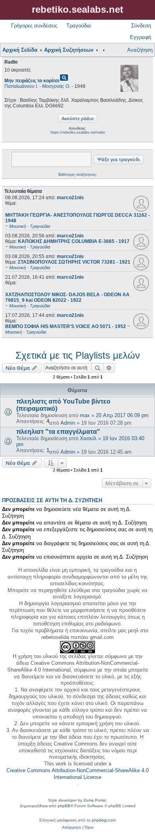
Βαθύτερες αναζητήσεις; (77, 175)
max (85, 415)
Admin (67, 423)
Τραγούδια (78, 26)
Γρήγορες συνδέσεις (34, 26)
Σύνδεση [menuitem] (141, 26)
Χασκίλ (88, 438)
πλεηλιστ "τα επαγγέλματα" (58, 431)
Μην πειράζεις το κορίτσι (31, 81)
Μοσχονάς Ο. (56, 86)
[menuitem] (71, 827)
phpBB (64, 806)
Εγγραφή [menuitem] (140, 37)
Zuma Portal (94, 800)
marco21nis (70, 197)
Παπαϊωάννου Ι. (21, 86)
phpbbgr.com (104, 820)
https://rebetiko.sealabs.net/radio (77, 132)
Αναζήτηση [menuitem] (140, 50)
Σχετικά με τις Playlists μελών (77, 355)
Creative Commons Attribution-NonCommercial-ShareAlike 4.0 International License (77, 773)
